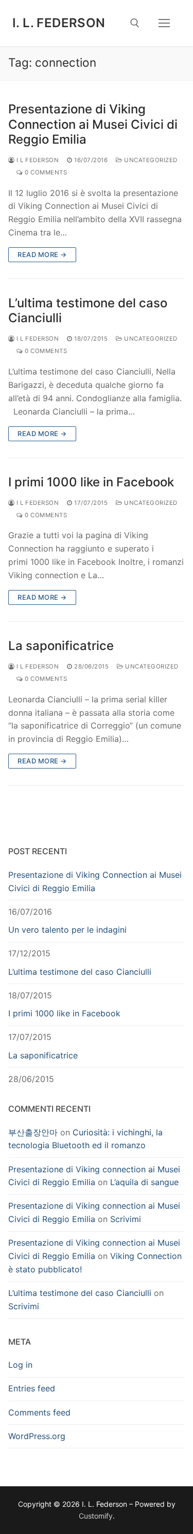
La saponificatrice (61, 645)
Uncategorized (150, 160)
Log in (20, 1365)
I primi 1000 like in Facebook (91, 482)
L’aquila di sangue (144, 1182)
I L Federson (37, 160)
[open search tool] (134, 23)
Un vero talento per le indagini (67, 930)
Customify (96, 1515)
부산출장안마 (33, 1132)
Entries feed (31, 1388)
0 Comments (45, 172)
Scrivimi (125, 1219)
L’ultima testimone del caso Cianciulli (87, 310)
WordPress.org (36, 1436)
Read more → (42, 254)
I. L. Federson (59, 22)
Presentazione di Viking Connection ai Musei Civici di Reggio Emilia (93, 124)
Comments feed (39, 1412)
